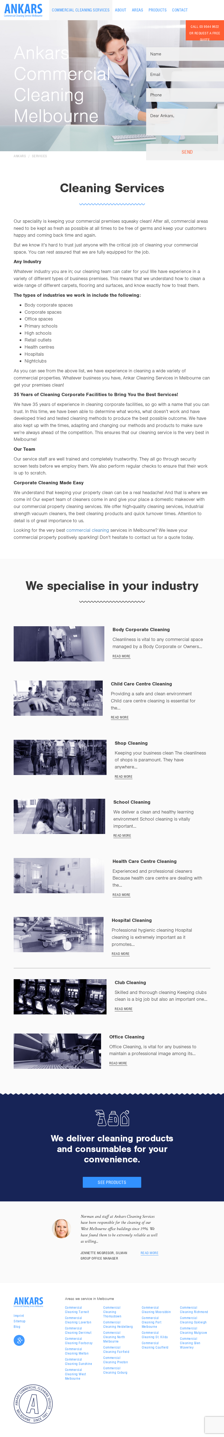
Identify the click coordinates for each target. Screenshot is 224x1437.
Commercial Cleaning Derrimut (78, 1330)
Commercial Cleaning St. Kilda (155, 1334)
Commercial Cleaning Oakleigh (193, 1320)
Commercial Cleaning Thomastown (112, 1312)
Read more (150, 1253)
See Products (112, 1182)
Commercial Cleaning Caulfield (155, 1345)
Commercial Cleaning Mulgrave (193, 1330)
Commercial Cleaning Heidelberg (118, 1324)
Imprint (19, 1315)
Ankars (20, 156)
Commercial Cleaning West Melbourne (75, 1374)
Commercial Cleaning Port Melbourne (151, 1322)
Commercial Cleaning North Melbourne (114, 1337)
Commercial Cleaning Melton (77, 1351)
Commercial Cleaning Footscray (79, 1340)
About (120, 10)
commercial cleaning (87, 530)
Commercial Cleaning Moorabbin (156, 1309)
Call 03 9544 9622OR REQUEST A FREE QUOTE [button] (204, 32)
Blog (17, 1326)
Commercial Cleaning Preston (115, 1359)
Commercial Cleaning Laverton (78, 1320)
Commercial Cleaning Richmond (194, 1309)
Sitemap (20, 1321)
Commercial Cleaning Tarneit (77, 1309)
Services (39, 156)
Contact (180, 10)
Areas (137, 10)
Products (158, 10)
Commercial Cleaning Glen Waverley (190, 1343)
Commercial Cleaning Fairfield (116, 1349)
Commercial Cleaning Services (81, 10)
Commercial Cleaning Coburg (115, 1370)
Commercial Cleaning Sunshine (78, 1361)
